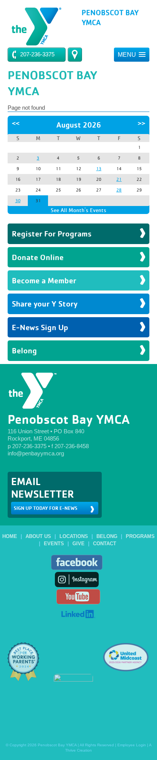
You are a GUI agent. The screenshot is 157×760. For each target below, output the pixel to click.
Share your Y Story (45, 303)
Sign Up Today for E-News (45, 508)
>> (141, 123)
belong (106, 536)
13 (98, 168)
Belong (24, 350)
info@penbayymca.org (36, 453)
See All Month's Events (78, 210)
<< (15, 123)
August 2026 (78, 124)
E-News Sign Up (40, 327)
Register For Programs (51, 233)
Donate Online (38, 257)
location (74, 55)
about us (38, 536)
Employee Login (131, 745)
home (9, 536)
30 (18, 200)
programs (140, 536)
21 (119, 179)
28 (119, 190)
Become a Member (44, 280)
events (54, 543)
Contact (104, 543)
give (78, 543)
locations (73, 536)
